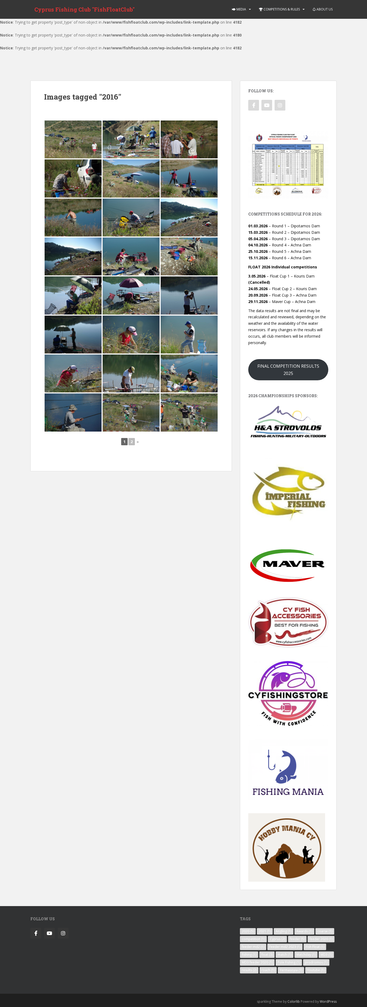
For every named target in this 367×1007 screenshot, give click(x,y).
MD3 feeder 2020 (257, 962)
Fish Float (314, 946)
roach (268, 970)
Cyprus (277, 939)
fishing (249, 954)
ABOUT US (324, 9)
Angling (284, 931)
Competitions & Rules (281, 9)
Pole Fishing (289, 962)
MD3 (326, 954)
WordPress (328, 1001)
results (249, 970)
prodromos (316, 962)
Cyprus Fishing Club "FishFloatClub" (84, 9)
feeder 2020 (321, 939)
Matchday (306, 954)
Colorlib (293, 1001)
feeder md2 (253, 946)
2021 (265, 931)
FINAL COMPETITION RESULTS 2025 (288, 369)
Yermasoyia (291, 970)
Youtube (316, 970)
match (285, 954)
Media (241, 9)
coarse (324, 931)
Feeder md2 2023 (285, 946)
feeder (297, 939)
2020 (248, 931)
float (267, 954)
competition (253, 939)
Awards (304, 931)
